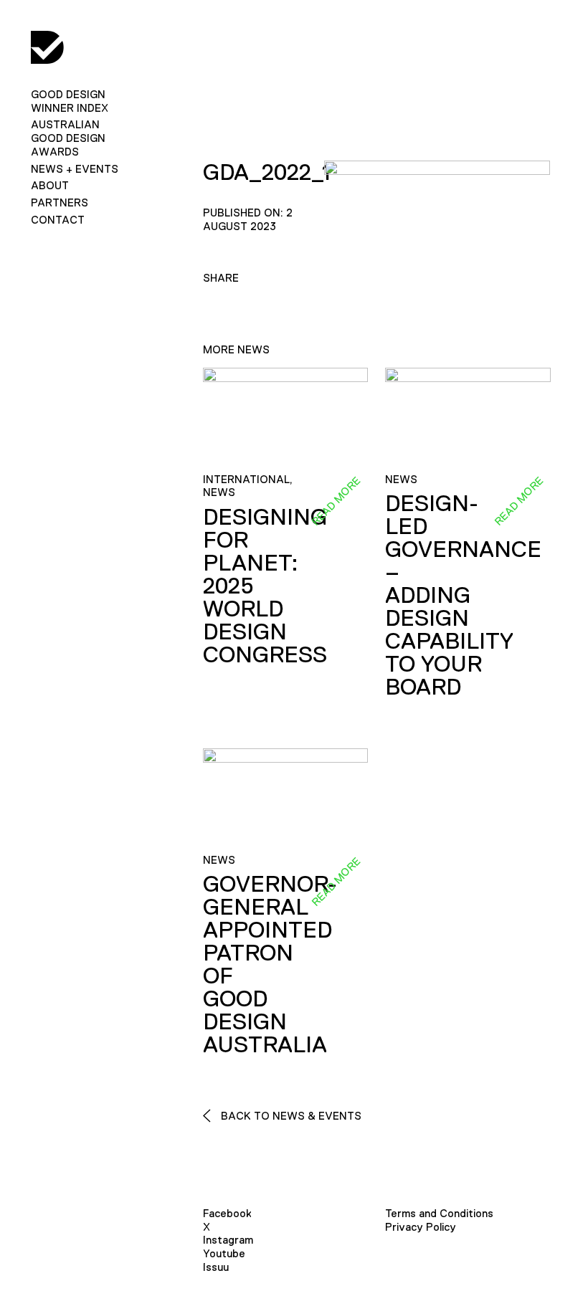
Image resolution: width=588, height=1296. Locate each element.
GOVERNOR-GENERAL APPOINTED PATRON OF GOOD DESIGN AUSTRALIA (270, 964)
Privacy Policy (420, 1227)
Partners (59, 202)
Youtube (224, 1253)
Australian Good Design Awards (68, 138)
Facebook (227, 1213)
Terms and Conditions (439, 1213)
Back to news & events (289, 1116)
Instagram (228, 1240)
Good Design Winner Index (69, 101)
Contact (58, 220)
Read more (335, 500)
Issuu (216, 1267)
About (50, 185)
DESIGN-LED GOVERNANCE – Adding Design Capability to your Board (463, 595)
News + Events (74, 169)
